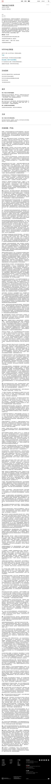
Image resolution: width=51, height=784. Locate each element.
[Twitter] (48, 760)
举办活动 (3, 765)
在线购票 (38, 1)
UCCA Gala (4, 764)
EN (46, 1)
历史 (18, 761)
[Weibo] (40, 760)
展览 (25, 1)
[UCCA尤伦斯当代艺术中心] (2, 1)
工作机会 (11, 761)
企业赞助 (3, 761)
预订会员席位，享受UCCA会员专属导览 (9, 59)
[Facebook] (46, 760)
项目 (29, 1)
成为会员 (43, 1)
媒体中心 (19, 764)
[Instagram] (44, 760)
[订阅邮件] (48, 779)
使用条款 (19, 765)
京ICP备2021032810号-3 (17, 778)
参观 (22, 1)
